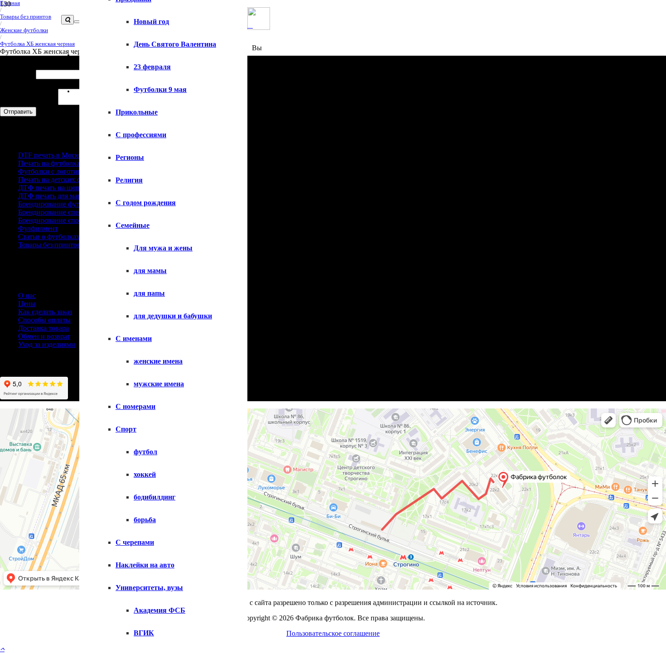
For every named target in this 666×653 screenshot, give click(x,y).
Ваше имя (18, 74)
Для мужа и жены (163, 248)
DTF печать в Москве (51, 155)
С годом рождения (146, 202)
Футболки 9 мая (160, 89)
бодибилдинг (154, 497)
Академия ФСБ (159, 610)
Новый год (151, 21)
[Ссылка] (250, 25)
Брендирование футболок (57, 204)
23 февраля (152, 67)
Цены (27, 303)
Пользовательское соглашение (333, 633)
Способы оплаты (44, 320)
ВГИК (144, 633)
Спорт (126, 429)
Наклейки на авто (145, 565)
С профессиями (141, 135)
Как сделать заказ (45, 312)
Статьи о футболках (49, 236)
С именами (134, 338)
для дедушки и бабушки (173, 316)
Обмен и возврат (44, 336)
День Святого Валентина (175, 44)
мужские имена (159, 384)
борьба (145, 519)
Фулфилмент (38, 228)
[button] (2, 649)
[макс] (258, 27)
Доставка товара (43, 328)
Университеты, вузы (149, 587)
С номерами (135, 406)
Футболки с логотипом (54, 171)
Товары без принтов (49, 245)
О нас (27, 295)
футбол (145, 452)
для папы (149, 293)
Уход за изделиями (46, 344)
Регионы (130, 157)
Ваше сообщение (29, 102)
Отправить (18, 111)
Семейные (133, 225)
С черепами (135, 542)
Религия (129, 180)
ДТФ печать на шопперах (57, 188)
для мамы (150, 270)
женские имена (158, 361)
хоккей (145, 474)
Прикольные (137, 112)
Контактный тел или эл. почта (49, 83)
